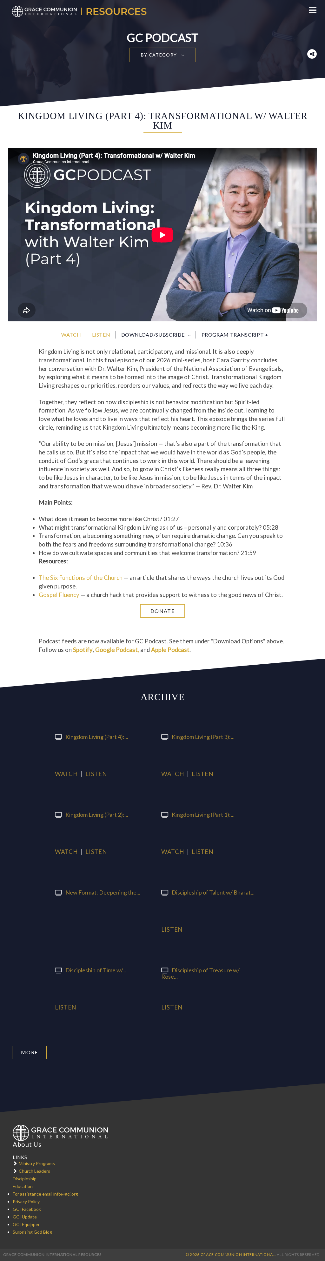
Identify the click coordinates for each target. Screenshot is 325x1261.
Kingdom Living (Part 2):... (96, 814)
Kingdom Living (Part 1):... (203, 814)
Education (23, 1186)
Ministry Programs (37, 1163)
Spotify (83, 649)
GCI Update (25, 1216)
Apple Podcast (170, 649)
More (29, 1052)
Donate (162, 611)
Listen (101, 335)
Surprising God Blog (32, 1232)
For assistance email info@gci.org (45, 1194)
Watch (71, 335)
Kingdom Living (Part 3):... (203, 736)
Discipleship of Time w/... (95, 970)
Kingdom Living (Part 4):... (96, 736)
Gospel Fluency (59, 594)
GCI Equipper (26, 1224)
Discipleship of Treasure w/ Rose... (200, 973)
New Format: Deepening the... (102, 892)
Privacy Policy (26, 1201)
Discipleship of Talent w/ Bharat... (213, 892)
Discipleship (24, 1178)
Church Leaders (34, 1171)
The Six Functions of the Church (81, 577)
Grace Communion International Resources (52, 1254)
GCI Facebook (27, 1209)
